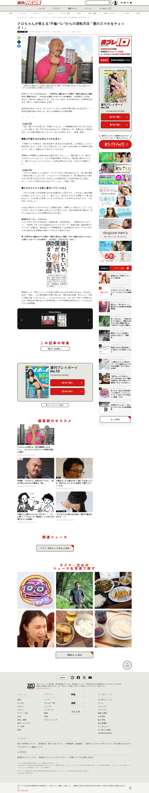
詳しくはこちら (22, 790)
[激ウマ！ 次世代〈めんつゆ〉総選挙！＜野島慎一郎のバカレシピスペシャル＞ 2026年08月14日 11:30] (113, 628)
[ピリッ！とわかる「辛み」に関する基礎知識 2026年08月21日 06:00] (35, 628)
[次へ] (88, 320)
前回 (23, 111)
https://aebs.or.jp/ (43, 688)
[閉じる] (130, 788)
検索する (110, 3)
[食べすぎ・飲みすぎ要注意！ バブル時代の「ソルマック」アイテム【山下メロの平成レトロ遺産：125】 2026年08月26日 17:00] (35, 590)
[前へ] (21, 320)
